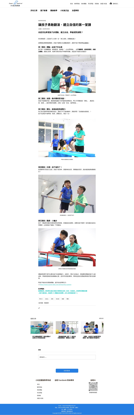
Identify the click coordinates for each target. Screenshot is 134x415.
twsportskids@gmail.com (69, 405)
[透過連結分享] (39, 308)
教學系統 (39, 387)
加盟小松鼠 (40, 398)
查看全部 (101, 318)
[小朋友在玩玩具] (92, 327)
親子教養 (43, 10)
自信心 (46, 299)
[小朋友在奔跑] (42, 327)
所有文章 (34, 10)
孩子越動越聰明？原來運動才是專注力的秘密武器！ (41, 337)
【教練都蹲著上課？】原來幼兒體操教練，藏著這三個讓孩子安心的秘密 (67, 337)
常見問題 (39, 393)
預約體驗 (39, 390)
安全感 (57, 299)
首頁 (38, 384)
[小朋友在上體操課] (67, 327)
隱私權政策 (70, 411)
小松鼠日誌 (64, 10)
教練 (63, 299)
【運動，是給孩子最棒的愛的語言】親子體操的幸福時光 (92, 337)
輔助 (68, 299)
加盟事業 (75, 10)
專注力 (41, 299)
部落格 (39, 395)
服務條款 (63, 411)
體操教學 (53, 10)
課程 (52, 299)
